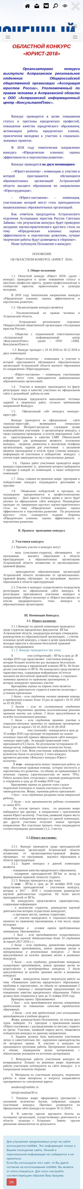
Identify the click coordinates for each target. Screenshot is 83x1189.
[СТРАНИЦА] (46, 5)
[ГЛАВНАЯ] (27, 5)
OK (11, 1182)
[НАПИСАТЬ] (37, 5)
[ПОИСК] (55, 5)
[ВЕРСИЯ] (65, 5)
